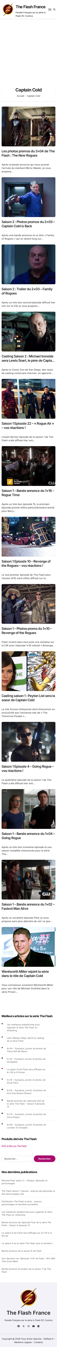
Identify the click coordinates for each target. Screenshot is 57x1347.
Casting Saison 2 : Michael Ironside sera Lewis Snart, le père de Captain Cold (28, 360)
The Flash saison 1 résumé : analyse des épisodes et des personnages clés (28, 1192)
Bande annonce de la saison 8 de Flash (21, 1251)
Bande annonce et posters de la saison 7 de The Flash (26, 1270)
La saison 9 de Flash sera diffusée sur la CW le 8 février (27, 1234)
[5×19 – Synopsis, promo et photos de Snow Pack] (4, 1081)
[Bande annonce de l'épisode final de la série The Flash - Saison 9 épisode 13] (4, 1103)
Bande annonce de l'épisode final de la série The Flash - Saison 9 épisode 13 (26, 1103)
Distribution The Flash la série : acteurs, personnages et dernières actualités (22, 1203)
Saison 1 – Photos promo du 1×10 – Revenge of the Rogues (27, 631)
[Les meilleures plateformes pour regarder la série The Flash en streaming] (4, 1027)
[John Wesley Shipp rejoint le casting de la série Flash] (4, 1039)
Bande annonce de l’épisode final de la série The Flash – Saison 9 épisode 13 (26, 1224)
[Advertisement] (28, 48)
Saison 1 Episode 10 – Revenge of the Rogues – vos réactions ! (26, 563)
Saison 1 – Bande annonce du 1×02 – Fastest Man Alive (28, 906)
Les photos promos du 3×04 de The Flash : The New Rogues (28, 153)
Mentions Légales (23, 1342)
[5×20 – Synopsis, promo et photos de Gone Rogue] (4, 1116)
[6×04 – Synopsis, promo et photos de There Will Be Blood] (4, 1050)
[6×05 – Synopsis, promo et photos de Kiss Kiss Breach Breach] (4, 1092)
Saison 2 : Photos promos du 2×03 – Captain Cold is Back (28, 224)
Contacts (38, 1342)
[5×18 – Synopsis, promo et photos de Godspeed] (4, 1060)
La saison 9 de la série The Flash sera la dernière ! (27, 1243)
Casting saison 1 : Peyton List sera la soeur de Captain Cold (28, 698)
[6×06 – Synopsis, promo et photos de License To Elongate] (4, 1126)
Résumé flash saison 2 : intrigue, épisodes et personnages (24, 1182)
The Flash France (30, 6)
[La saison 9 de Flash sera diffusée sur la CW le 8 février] (4, 1071)
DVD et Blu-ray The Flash (14, 1146)
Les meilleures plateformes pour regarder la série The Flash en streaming (23, 1027)
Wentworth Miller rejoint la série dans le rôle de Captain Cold (25, 974)
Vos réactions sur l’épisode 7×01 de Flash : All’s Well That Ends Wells (28, 1260)
